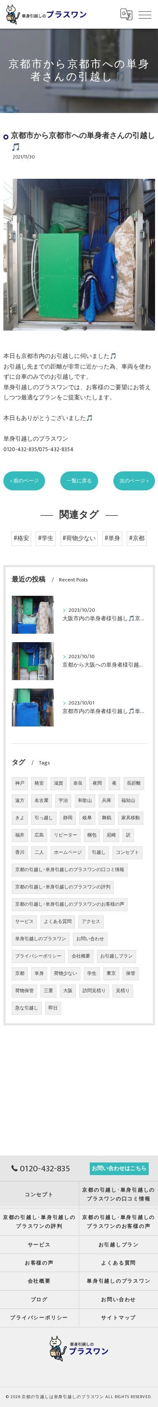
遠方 (19, 800)
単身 (39, 973)
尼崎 (111, 835)
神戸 (19, 783)
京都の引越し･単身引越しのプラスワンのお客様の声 (69, 904)
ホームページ (68, 852)
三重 (48, 991)
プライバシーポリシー (38, 956)
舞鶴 (106, 818)
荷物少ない (65, 973)
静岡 (67, 818)
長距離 (134, 783)
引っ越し (44, 818)
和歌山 (85, 800)
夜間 (97, 783)
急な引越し (26, 1008)
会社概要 (81, 956)
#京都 (137, 538)
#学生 (46, 538)
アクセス (91, 921)
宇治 (63, 800)
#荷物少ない (79, 538)
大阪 (67, 991)
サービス (24, 921)
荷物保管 (24, 991)
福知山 (128, 800)
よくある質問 (58, 921)
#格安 (21, 538)
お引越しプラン (116, 956)
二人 (39, 852)
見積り (123, 991)
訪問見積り (94, 991)
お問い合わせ (90, 939)
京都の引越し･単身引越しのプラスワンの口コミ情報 (69, 870)
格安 (39, 783)
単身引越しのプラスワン (40, 939)
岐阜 (87, 818)
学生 (91, 973)
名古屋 (41, 800)
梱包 (91, 835)
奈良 (78, 783)
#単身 (112, 538)
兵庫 (106, 800)
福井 (19, 835)
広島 (39, 835)
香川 (19, 852)
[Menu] (145, 14)
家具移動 (130, 818)
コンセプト (127, 852)
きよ (19, 818)
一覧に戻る (79, 480)
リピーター (65, 835)
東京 (111, 973)
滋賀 (58, 783)
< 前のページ (24, 480)
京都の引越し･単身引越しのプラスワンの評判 (62, 887)
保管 (130, 973)
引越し (99, 852)
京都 (19, 973)
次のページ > (134, 480)
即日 (53, 1008)
